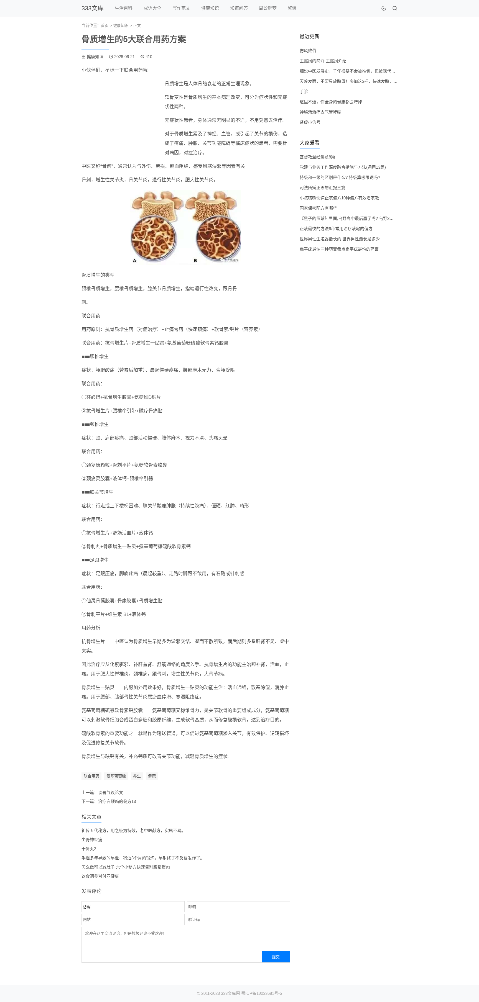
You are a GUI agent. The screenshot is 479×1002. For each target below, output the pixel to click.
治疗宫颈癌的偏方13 (117, 801)
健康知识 (210, 8)
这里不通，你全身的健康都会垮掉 (331, 101)
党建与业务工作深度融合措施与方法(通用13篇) (343, 167)
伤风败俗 (308, 50)
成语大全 (152, 8)
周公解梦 (268, 8)
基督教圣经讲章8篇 (317, 157)
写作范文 (181, 8)
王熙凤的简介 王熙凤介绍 (323, 60)
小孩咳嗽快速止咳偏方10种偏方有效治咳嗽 (339, 198)
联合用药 (91, 776)
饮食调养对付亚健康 (100, 876)
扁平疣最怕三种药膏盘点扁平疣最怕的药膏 (339, 249)
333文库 (92, 8)
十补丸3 (88, 848)
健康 (152, 776)
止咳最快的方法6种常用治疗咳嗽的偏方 (336, 228)
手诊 (304, 91)
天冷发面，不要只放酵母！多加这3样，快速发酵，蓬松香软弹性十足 (363, 81)
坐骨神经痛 (91, 839)
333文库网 (230, 993)
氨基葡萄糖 (116, 776)
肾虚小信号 (310, 122)
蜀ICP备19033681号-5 (261, 993)
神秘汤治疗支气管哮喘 (320, 112)
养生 (137, 776)
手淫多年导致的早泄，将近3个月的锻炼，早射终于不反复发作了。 (142, 857)
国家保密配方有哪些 (318, 208)
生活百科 (124, 8)
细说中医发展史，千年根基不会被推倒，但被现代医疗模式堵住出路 (362, 71)
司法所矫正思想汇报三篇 (322, 187)
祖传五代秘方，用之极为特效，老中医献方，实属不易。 (133, 830)
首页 (105, 25)
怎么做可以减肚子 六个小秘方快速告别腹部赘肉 (125, 867)
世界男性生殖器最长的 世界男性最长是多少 (340, 239)
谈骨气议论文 (110, 792)
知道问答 (239, 8)
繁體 (292, 8)
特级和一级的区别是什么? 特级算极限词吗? (340, 177)
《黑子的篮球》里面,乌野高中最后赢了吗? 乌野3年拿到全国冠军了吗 (363, 218)
